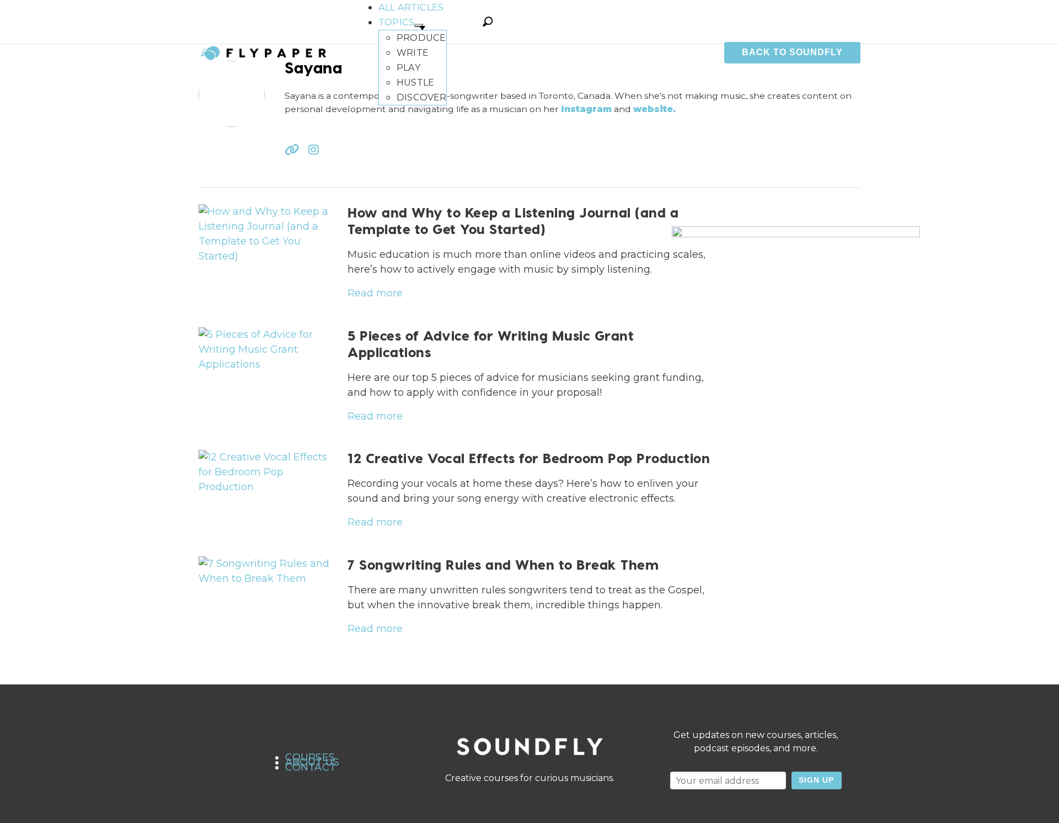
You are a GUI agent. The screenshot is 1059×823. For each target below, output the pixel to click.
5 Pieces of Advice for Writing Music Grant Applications (490, 343)
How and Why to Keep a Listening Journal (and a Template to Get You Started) (512, 220)
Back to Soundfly (792, 52)
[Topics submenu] (418, 25)
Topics (396, 22)
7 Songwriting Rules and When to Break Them (503, 564)
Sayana (313, 67)
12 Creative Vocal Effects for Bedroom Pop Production (528, 458)
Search (487, 21)
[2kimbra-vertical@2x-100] (796, 414)
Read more (375, 293)
